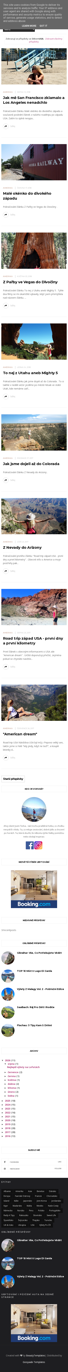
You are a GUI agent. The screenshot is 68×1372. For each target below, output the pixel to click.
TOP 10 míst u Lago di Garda (34, 971)
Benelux (40, 1191)
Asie (30, 1191)
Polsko (41, 1210)
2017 (8, 1132)
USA (32, 1225)
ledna (11, 1095)
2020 (8, 1120)
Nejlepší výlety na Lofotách (23, 1067)
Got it (43, 26)
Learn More (29, 26)
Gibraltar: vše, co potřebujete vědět (39, 952)
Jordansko (56, 1200)
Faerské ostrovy (22, 1196)
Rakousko (23, 1215)
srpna (11, 1063)
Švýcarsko (23, 1220)
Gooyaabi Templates (34, 1362)
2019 (8, 1124)
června (12, 1076)
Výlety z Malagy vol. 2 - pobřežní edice (40, 989)
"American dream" (20, 734)
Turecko (48, 1220)
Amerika (8, 92)
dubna (12, 1083)
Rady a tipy (9, 1215)
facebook (36, 1162)
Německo (8, 1210)
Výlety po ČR (45, 1225)
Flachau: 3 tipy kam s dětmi (34, 1025)
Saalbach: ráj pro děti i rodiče (35, 1007)
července (13, 1072)
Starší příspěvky (13, 779)
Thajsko (36, 1220)
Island (6, 1200)
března (12, 1087)
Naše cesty (53, 1205)
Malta (29, 1205)
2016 (8, 1136)
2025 (8, 1100)
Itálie (16, 1200)
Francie (38, 1196)
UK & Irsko (8, 1225)
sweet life (51, 1215)
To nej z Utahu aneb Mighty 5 (30, 373)
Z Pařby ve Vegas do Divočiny (30, 282)
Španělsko (8, 1220)
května (12, 1079)
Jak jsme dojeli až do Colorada (31, 464)
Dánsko (52, 1191)
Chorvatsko (52, 1196)
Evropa (7, 1196)
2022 (8, 1112)
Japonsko (27, 1200)
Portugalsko (54, 1210)
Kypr (6, 1205)
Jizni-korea (42, 1200)
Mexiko (40, 1205)
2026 (8, 1060)
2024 (8, 1104)
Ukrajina (22, 1225)
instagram (36, 1169)
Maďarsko (17, 1205)
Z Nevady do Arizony (22, 547)
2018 (8, 1128)
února (11, 1091)
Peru (31, 1210)
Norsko (20, 1210)
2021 (8, 1116)
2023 (8, 1108)
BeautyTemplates (35, 1355)
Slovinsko (37, 1215)
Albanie (7, 1191)
